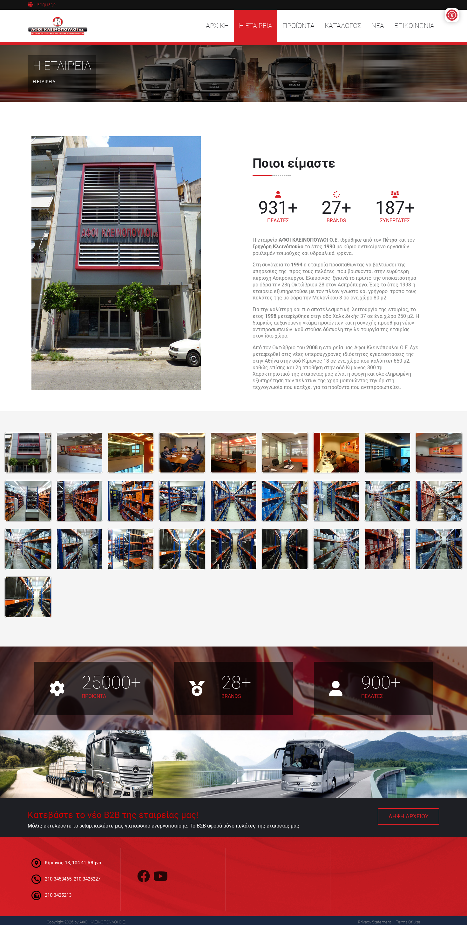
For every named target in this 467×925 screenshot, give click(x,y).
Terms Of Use (408, 922)
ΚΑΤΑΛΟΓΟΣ (343, 26)
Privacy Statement (374, 922)
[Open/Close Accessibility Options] (451, 15)
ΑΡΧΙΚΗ (217, 26)
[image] (28, 449)
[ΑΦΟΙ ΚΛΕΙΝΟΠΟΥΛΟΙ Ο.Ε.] (58, 26)
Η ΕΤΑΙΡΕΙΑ (255, 26)
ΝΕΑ (377, 26)
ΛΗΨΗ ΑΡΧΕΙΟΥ (409, 816)
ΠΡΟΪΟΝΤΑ (298, 26)
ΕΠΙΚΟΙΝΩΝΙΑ (414, 26)
